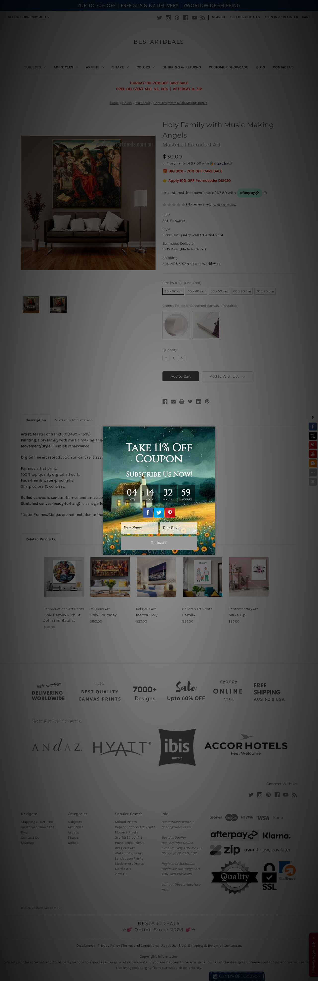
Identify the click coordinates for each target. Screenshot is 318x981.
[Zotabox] (211, 550)
